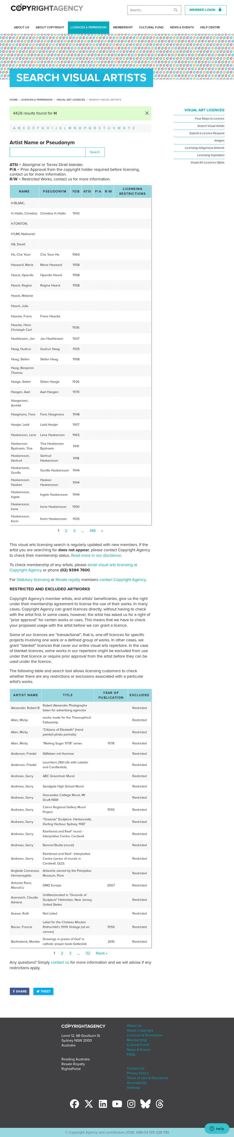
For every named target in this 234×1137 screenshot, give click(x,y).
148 (93, 530)
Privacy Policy (138, 1073)
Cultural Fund (151, 27)
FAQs (131, 1054)
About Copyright (50, 27)
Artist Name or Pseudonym (42, 142)
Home (14, 99)
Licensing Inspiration (210, 155)
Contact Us (135, 1068)
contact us (60, 962)
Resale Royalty (73, 1064)
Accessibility (137, 1083)
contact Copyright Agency (122, 579)
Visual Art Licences (70, 99)
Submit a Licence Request (206, 133)
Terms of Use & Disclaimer (147, 1078)
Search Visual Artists (210, 126)
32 (87, 953)
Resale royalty (68, 579)
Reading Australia (75, 1059)
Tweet (45, 991)
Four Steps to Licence (209, 118)
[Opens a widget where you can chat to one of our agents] (216, 1129)
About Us (21, 27)
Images (219, 140)
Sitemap (133, 1087)
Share (21, 991)
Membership (123, 27)
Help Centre (210, 27)
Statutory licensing (33, 579)
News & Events (182, 27)
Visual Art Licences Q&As (207, 162)
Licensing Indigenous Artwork (204, 148)
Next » (101, 953)
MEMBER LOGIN (203, 10)
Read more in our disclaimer (96, 555)
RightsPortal (71, 1069)
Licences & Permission (88, 27)
